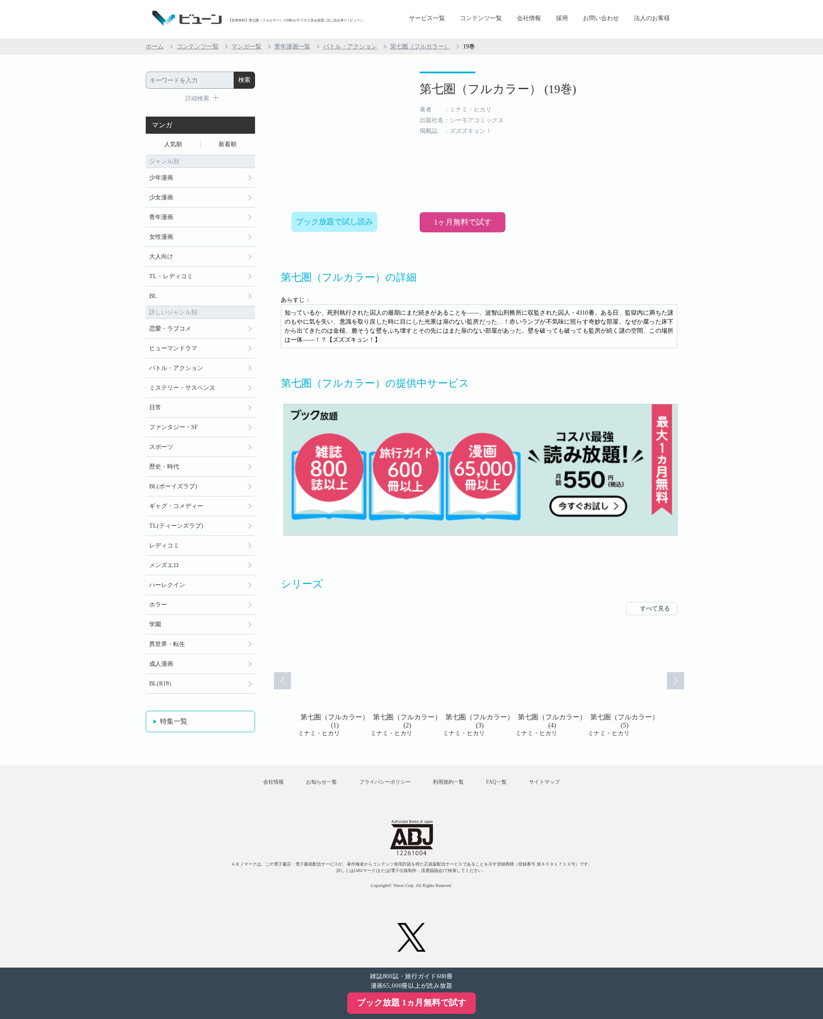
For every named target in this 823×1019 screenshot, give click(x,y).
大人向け (161, 256)
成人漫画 (161, 664)
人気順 (173, 144)
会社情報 (529, 18)
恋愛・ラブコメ (170, 328)
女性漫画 (161, 237)
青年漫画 (161, 217)
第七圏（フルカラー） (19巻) (498, 89)
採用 (562, 18)
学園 (155, 624)
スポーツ (161, 447)
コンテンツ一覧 (481, 18)
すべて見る (655, 608)
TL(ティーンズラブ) (176, 526)
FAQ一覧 (496, 782)
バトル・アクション (350, 46)
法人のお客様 (652, 18)
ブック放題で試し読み (334, 221)
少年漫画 (161, 177)
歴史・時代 (164, 466)
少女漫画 (161, 197)
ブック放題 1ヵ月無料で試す (411, 1002)
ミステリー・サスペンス (182, 388)
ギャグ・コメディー (176, 506)
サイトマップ (544, 782)
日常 (155, 407)
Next (675, 680)
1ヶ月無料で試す (463, 222)
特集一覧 (173, 721)
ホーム (155, 46)
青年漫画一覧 (292, 46)
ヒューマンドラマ (173, 348)
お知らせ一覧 (321, 782)
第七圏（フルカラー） (420, 46)
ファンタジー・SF (173, 427)
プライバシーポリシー (385, 782)
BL (153, 296)
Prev (282, 680)
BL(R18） (162, 683)
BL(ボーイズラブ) (173, 486)
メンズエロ (164, 565)
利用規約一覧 (448, 782)
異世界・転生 (167, 644)
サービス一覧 (427, 18)
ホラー (158, 604)
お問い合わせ (601, 18)
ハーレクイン (167, 585)
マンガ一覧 (246, 46)
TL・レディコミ (171, 276)
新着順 (228, 144)
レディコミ (164, 545)
